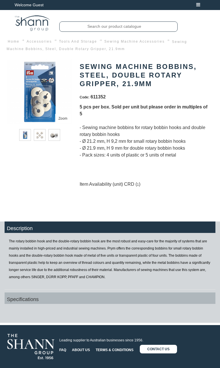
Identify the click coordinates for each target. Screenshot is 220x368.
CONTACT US (158, 349)
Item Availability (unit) (101, 184)
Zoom (62, 118)
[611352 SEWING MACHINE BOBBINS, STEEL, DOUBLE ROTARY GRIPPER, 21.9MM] (25, 135)
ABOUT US (81, 350)
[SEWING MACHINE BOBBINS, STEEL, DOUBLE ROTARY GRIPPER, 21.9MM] (39, 63)
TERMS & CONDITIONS (114, 350)
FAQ (62, 350)
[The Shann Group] (32, 23)
